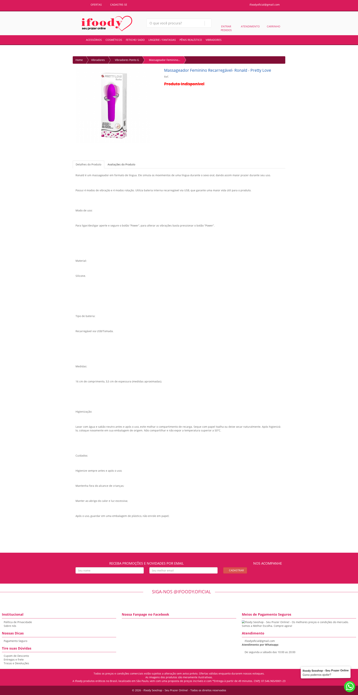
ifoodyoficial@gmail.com (264, 4)
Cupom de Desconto (16, 656)
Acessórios (94, 40)
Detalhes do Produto (88, 164)
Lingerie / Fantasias (162, 40)
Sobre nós (10, 626)
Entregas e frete (14, 659)
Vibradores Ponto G (127, 60)
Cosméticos (114, 40)
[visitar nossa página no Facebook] (264, 572)
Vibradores (214, 40)
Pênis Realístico (191, 40)
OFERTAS (96, 4)
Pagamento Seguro (15, 641)
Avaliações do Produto (121, 164)
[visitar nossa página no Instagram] (271, 572)
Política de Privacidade (18, 622)
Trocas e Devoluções (16, 663)
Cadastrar (236, 570)
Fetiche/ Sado (135, 40)
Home (79, 60)
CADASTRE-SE (118, 4)
